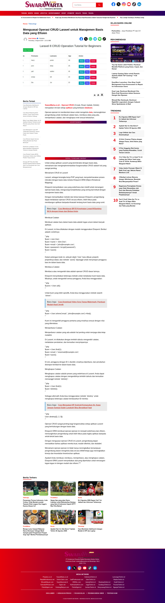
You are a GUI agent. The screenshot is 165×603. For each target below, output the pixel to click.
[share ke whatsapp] (91, 40)
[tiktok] (134, 6)
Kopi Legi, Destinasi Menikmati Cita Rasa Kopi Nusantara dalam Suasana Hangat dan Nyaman (73, 17)
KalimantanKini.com (76, 585)
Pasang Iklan (79, 593)
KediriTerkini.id (118, 582)
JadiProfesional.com (76, 579)
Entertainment (54, 13)
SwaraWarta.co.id (62, 577)
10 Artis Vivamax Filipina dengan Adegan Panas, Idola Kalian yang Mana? (130, 142)
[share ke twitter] (86, 40)
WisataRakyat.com (47, 582)
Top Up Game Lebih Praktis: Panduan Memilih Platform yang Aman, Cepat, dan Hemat (127, 67)
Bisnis (36, 13)
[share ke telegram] (95, 40)
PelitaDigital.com (47, 587)
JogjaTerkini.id (90, 585)
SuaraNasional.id (62, 582)
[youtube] (129, 6)
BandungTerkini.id (104, 582)
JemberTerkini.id (90, 587)
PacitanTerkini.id (118, 585)
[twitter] (119, 6)
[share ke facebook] (81, 40)
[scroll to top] (158, 599)
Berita (30, 13)
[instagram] (124, 6)
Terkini (24, 13)
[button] (94, 95)
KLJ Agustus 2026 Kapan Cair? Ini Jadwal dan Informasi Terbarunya (129, 119)
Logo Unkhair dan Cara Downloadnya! (127, 134)
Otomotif (70, 13)
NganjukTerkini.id (118, 587)
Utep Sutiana (32, 38)
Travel (91, 13)
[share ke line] (100, 40)
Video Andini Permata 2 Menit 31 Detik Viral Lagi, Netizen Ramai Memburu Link (130, 170)
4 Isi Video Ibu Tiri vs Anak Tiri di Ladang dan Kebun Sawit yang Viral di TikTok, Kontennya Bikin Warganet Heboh (130, 160)
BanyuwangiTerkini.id (104, 587)
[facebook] (113, 6)
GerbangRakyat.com (62, 587)
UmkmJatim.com (62, 579)
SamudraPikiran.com (47, 585)
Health (78, 13)
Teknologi (32, 24)
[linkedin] (139, 6)
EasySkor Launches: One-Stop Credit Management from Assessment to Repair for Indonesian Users (127, 84)
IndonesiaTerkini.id (90, 577)
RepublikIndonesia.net (47, 579)
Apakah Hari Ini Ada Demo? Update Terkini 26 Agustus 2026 (130, 127)
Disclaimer (50, 593)
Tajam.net (62, 585)
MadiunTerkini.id (118, 579)
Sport (63, 13)
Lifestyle (43, 13)
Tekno (84, 13)
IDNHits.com (77, 582)
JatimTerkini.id (90, 579)
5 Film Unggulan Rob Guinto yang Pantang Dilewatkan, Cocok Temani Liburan (130, 150)
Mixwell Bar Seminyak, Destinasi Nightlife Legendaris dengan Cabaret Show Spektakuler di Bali (126, 102)
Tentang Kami (112, 593)
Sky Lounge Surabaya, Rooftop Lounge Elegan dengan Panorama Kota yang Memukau (134, 17)
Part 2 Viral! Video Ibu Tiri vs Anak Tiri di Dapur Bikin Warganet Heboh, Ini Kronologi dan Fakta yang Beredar (130, 202)
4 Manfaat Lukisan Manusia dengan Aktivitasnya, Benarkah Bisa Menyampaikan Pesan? (129, 179)
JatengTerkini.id (90, 582)
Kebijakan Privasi (64, 593)
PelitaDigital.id (76, 587)
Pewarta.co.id (47, 577)
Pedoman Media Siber (96, 593)
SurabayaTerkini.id (104, 585)
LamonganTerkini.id (118, 577)
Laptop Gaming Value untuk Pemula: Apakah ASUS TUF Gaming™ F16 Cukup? (126, 75)
